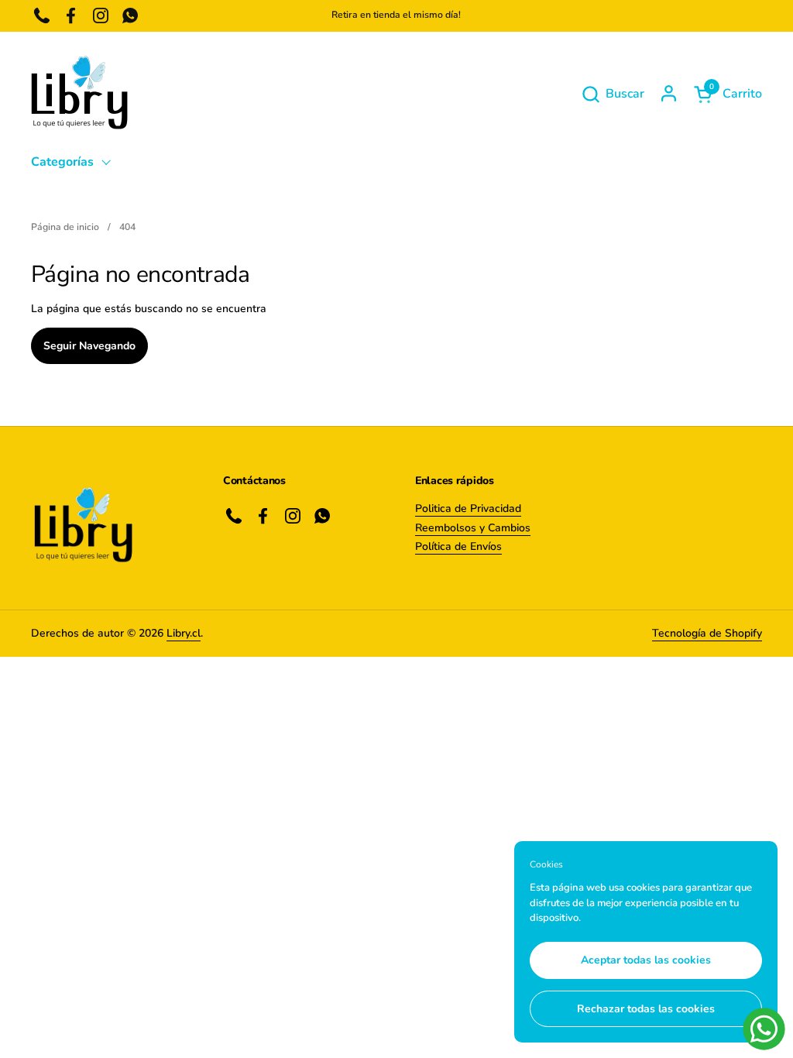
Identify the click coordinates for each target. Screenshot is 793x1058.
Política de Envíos (458, 546)
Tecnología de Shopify (707, 633)
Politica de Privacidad (468, 508)
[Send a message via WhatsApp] (764, 1029)
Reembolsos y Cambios (472, 527)
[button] (612, 94)
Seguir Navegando (89, 345)
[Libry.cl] (79, 93)
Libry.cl (183, 633)
